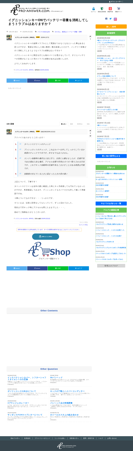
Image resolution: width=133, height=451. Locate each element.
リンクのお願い (60, 438)
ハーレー (71, 32)
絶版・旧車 (78, 32)
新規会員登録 (102, 11)
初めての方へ (15, 438)
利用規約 (27, 438)
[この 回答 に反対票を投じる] (90, 136)
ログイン (93, 11)
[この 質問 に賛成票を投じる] (90, 36)
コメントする (83, 222)
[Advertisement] (49, 104)
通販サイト (118, 11)
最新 (71, 124)
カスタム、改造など (61, 32)
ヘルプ (100, 438)
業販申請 (110, 11)
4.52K (37, 37)
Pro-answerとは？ (57, 11)
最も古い (63, 124)
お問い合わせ (112, 438)
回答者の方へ (74, 438)
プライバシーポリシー (42, 438)
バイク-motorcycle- (44, 32)
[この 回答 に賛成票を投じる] (90, 130)
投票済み (80, 124)
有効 (88, 124)
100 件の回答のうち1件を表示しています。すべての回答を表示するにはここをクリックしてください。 (49, 229)
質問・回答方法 (88, 438)
